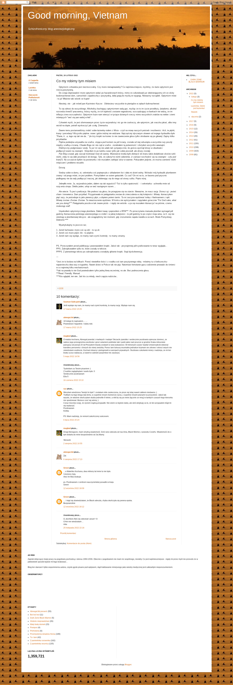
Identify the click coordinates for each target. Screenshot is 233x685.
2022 (191, 93)
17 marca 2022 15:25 (72, 327)
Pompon (33, 627)
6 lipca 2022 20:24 (71, 420)
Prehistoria (34, 631)
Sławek (194, 112)
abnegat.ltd (68, 317)
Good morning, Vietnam (78, 15)
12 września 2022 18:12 (73, 507)
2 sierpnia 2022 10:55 (72, 443)
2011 (191, 143)
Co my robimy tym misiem (197, 101)
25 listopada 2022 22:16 (73, 528)
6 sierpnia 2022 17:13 (72, 459)
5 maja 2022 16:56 (71, 356)
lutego (194, 97)
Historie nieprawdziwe (39, 621)
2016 (191, 125)
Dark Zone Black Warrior (40, 618)
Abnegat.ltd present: (38, 611)
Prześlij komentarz (68, 533)
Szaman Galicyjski (71, 302)
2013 (191, 136)
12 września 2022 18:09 (73, 488)
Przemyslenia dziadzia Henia (42, 634)
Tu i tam (33, 637)
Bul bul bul (34, 615)
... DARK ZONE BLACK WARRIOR (197, 81)
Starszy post (170, 539)
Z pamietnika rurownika (40, 640)
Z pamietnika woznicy (39, 644)
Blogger (128, 664)
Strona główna (110, 539)
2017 (191, 121)
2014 (191, 132)
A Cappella (33, 80)
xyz (65, 389)
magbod (67, 336)
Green (66, 468)
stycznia (195, 117)
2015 (191, 129)
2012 (191, 140)
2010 (191, 147)
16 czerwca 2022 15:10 (73, 380)
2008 (191, 154)
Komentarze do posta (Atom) (79, 543)
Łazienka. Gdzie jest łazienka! (198, 107)
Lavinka (32, 88)
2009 (191, 151)
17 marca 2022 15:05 (72, 309)
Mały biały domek (37, 624)
